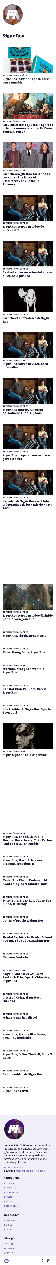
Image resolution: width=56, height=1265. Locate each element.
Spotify (8, 1253)
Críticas (9, 1201)
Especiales (10, 1188)
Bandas (8, 1225)
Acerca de (9, 1220)
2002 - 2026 (12, 1167)
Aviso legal (26, 1167)
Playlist (9, 1197)
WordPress (23, 1171)
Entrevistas (11, 1206)
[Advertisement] (28, 547)
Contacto (9, 1229)
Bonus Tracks (12, 1192)
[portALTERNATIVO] (6, 1261)
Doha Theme (38, 1171)
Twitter (8, 1244)
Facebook (9, 1248)
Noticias (9, 1183)
